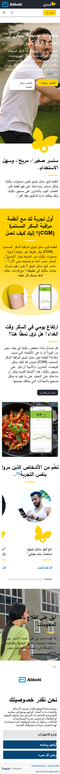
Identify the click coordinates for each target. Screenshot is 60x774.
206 (18, 473)
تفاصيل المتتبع (53, 765)
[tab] (48, 579)
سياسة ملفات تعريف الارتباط (47, 771)
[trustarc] (6, 768)
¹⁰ (6, 256)
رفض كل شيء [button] (47, 755)
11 (9, 260)
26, (48, 73)
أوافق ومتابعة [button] (48, 745)
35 (26, 270)
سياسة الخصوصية (38, 765)
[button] (12, 12)
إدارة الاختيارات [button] (47, 734)
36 (51, 73)
